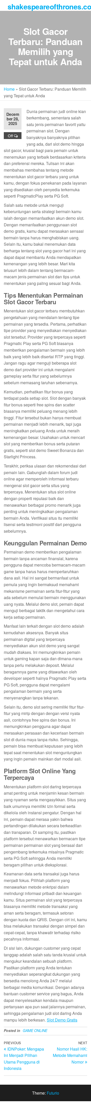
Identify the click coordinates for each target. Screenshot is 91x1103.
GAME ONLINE (35, 1030)
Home (9, 89)
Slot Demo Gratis (62, 1020)
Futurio (53, 1093)
